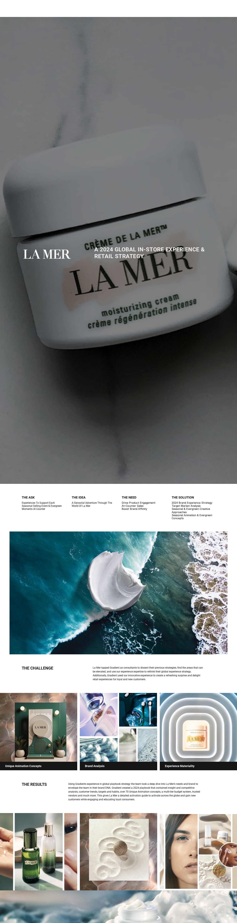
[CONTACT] (2, 461)
